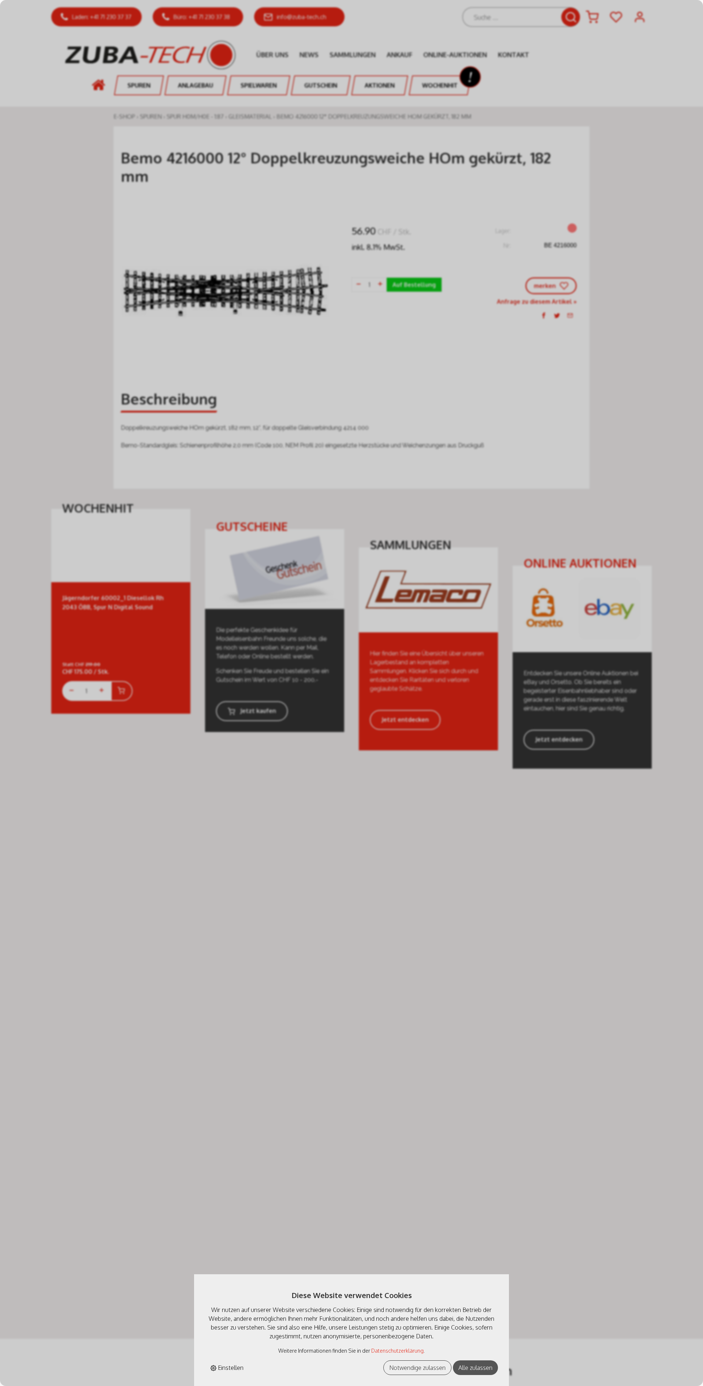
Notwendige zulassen (417, 1367)
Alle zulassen (475, 1367)
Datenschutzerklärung (397, 1350)
